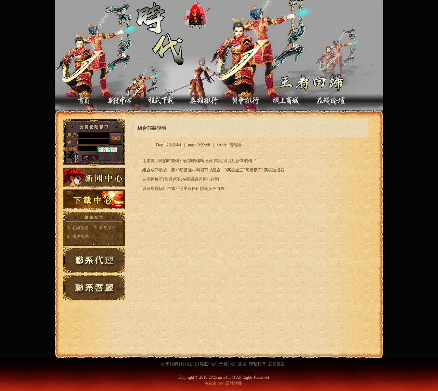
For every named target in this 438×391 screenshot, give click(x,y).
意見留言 (276, 364)
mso (221, 383)
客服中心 (208, 364)
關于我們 (170, 364)
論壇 (242, 364)
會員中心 (227, 364)
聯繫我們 (257, 364)
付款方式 (189, 364)
